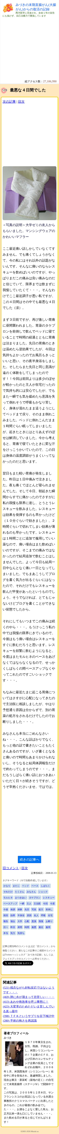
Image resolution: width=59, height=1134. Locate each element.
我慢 (41, 921)
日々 (5, 927)
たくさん (19, 891)
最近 (41, 927)
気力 (12, 933)
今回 (45, 903)
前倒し (49, 909)
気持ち (21, 933)
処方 (41, 909)
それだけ (8, 891)
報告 (5, 921)
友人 (36, 915)
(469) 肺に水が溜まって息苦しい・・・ (28, 997)
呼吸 (43, 915)
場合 (12, 921)
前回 (5, 915)
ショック (43, 891)
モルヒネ (8, 897)
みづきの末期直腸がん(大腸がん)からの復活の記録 (36, 7)
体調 (12, 909)
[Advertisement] (29, 47)
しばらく (45, 885)
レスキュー (48, 897)
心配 (27, 921)
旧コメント (11, 868)
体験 (20, 909)
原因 (29, 915)
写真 (34, 909)
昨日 (12, 927)
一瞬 (22, 903)
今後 (5, 909)
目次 (21, 101)
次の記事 (9, 101)
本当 (5, 933)
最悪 (34, 927)
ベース (34, 885)
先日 (27, 909)
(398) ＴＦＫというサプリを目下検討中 (28, 1016)
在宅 (50, 915)
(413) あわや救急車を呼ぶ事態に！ (26, 1001)
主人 (29, 903)
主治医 (37, 903)
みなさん (31, 891)
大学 (20, 921)
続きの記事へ (29, 859)
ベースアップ (10, 903)
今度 (52, 903)
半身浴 (21, 915)
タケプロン (34, 897)
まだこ (16, 885)
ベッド (25, 885)
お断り (49, 921)
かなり (6, 885)
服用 (48, 927)
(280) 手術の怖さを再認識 (20, 1020)
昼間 (20, 927)
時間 (27, 927)
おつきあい (21, 897)
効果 (12, 915)
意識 (34, 921)
